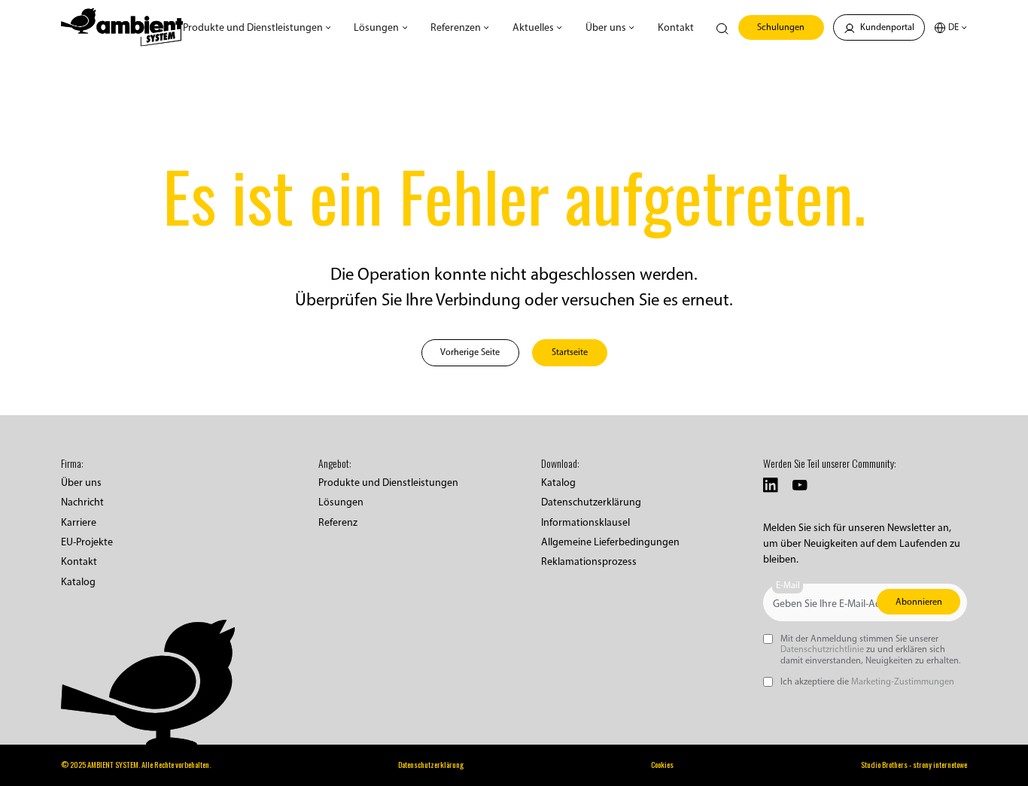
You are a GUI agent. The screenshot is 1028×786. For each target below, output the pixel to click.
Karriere (78, 522)
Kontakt (676, 27)
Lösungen (340, 502)
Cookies (662, 764)
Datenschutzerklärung (591, 502)
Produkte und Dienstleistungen (388, 482)
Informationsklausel (585, 522)
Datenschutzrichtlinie (822, 648)
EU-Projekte (87, 542)
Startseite (570, 351)
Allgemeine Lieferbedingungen (610, 542)
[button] (257, 27)
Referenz (337, 522)
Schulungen (780, 26)
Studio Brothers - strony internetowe (914, 764)
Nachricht (82, 502)
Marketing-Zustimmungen (902, 681)
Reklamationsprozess (589, 561)
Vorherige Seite (470, 351)
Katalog (78, 581)
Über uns (81, 482)
